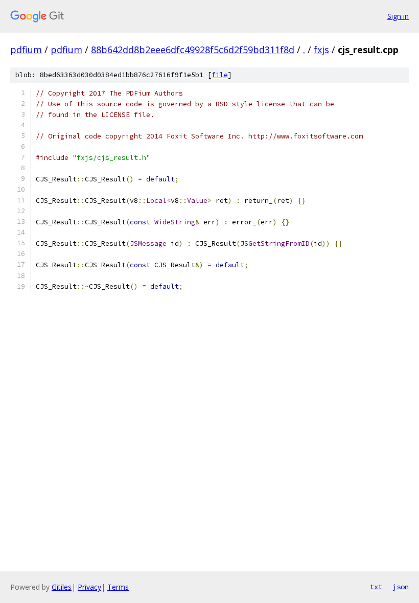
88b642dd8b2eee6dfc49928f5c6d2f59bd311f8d (192, 49)
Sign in (398, 16)
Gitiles (62, 587)
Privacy (89, 587)
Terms (118, 587)
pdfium (26, 49)
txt (376, 586)
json (400, 586)
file (220, 75)
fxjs (321, 49)
